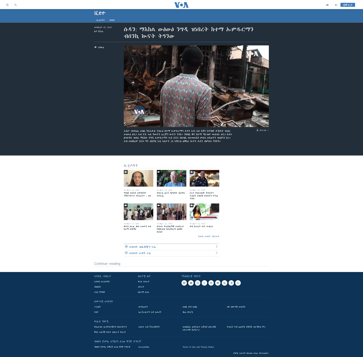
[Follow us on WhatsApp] (238, 283)
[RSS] (224, 283)
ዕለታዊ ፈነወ (143, 292)
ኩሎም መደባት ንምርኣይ (208, 236)
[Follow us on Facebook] (184, 283)
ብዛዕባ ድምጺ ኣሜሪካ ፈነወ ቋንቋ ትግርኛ (112, 347)
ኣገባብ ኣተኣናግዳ (102, 281)
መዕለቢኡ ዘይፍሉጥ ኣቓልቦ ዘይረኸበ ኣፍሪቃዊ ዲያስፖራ (199, 328)
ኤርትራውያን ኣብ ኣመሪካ (149, 312)
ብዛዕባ (112, 20)
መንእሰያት (143, 307)
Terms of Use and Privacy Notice (198, 347)
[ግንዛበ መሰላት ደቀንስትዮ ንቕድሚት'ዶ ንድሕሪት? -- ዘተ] (138, 178)
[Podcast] (211, 283)
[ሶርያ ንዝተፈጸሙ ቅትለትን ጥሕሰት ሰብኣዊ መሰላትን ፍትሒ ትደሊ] (204, 178)
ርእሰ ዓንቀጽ (99, 292)
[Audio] (336, 5)
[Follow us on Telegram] (231, 283)
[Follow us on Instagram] (197, 283)
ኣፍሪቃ (141, 287)
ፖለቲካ (97, 307)
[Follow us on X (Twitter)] (204, 283)
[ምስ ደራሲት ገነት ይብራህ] (204, 211)
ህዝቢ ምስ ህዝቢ (190, 307)
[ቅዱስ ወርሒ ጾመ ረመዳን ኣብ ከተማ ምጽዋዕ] (138, 211)
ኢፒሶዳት (100, 20)
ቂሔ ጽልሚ (188, 312)
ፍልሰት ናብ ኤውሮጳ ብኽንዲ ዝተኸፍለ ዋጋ (246, 327)
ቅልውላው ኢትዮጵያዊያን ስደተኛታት (110, 327)
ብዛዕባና (97, 287)
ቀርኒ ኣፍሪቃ (143, 281)
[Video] (327, 5)
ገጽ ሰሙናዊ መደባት (236, 307)
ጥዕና (96, 312)
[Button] (99, 48)
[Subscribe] (217, 283)
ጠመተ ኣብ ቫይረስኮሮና (149, 327)
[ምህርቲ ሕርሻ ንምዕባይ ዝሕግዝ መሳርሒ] (171, 178)
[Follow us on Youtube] (191, 283)
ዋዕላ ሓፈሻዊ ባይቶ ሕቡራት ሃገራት (110, 332)
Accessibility (143, 347)
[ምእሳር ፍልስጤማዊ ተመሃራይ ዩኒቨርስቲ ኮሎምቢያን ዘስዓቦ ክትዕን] (171, 211)
